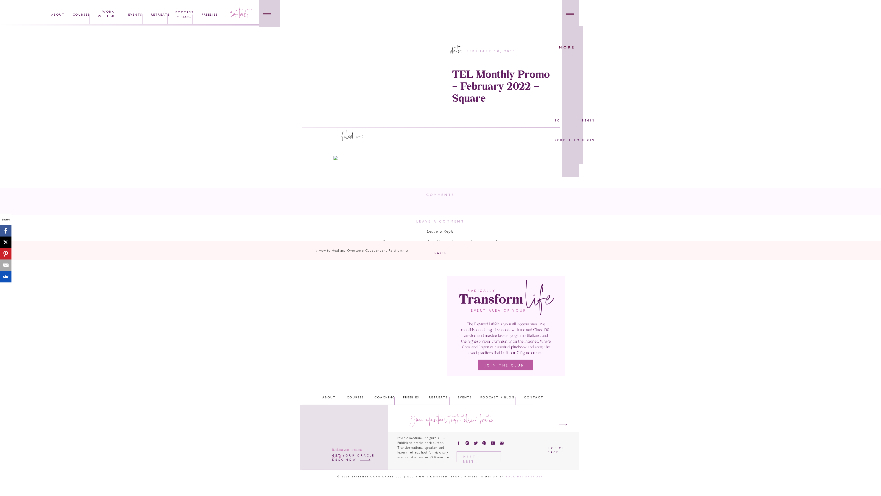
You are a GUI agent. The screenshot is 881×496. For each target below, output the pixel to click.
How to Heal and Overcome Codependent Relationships (364, 250)
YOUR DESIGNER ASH (525, 477)
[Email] (5, 265)
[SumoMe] (5, 276)
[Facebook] (5, 231)
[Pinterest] (5, 253)
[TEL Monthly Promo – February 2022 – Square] (382, 74)
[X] (5, 242)
